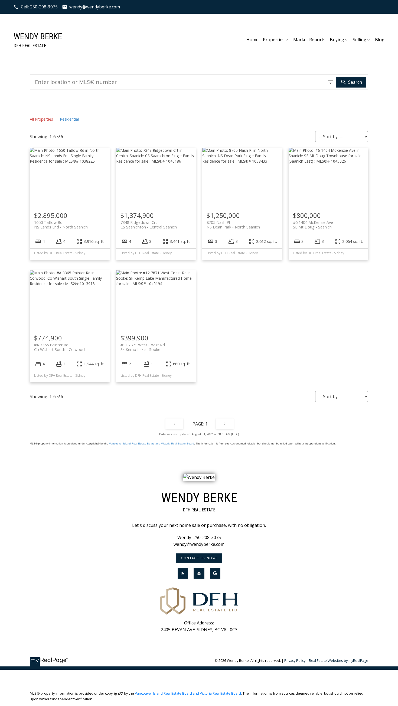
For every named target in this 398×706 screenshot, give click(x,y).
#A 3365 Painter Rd (59, 347)
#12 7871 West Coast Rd (142, 347)
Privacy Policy (294, 660)
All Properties (41, 119)
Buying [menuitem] (337, 40)
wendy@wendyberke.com (94, 6)
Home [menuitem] (252, 40)
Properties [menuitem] (274, 40)
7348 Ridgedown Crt (148, 225)
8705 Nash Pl (233, 225)
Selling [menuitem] (359, 40)
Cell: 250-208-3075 (39, 6)
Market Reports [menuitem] (309, 40)
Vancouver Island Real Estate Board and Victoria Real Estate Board (151, 443)
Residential (69, 119)
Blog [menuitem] (379, 40)
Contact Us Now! (199, 558)
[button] (36, 6)
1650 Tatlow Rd (61, 225)
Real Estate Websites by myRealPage (338, 660)
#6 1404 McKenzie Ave (313, 225)
